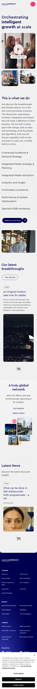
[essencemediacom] (10, 4)
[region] (18, 670)
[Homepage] (10, 560)
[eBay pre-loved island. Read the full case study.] (10, 78)
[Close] (34, 655)
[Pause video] (32, 66)
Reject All (18, 679)
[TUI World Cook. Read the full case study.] (27, 77)
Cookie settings (18, 673)
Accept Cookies (18, 685)
